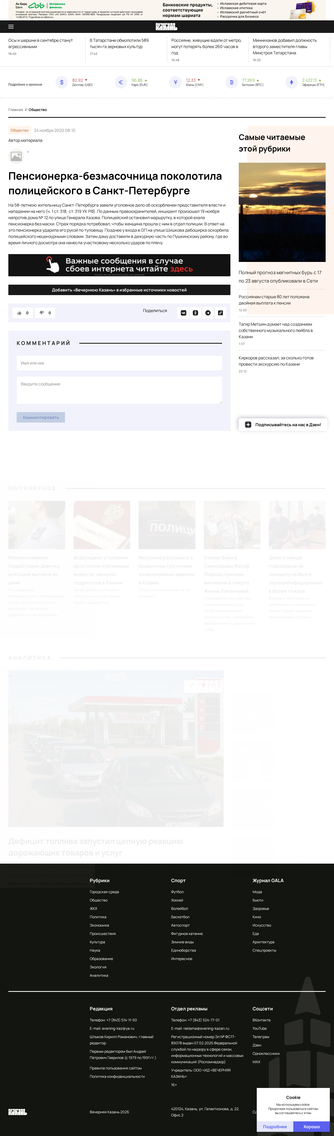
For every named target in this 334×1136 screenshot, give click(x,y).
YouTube (260, 1028)
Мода (257, 891)
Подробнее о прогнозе (25, 84)
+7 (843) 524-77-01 (203, 1019)
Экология (98, 966)
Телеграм (261, 1036)
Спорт (178, 880)
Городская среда (104, 891)
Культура (97, 941)
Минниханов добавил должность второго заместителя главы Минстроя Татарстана (285, 46)
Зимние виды (182, 941)
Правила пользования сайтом (116, 1067)
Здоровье (261, 908)
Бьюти (258, 900)
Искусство (262, 925)
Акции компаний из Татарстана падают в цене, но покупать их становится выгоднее (302, 757)
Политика (98, 916)
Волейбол (179, 908)
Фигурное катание (187, 933)
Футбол (177, 891)
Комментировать (41, 417)
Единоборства (183, 950)
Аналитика (30, 633)
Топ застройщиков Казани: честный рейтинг (301, 656)
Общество (38, 109)
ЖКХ (93, 908)
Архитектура (264, 941)
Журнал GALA (268, 880)
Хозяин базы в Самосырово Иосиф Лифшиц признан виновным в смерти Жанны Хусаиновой (227, 550)
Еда (256, 933)
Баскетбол (180, 916)
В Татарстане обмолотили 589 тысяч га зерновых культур (119, 43)
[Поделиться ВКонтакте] (183, 313)
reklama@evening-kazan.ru (206, 1028)
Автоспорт (180, 925)
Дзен (257, 1045)
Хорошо (311, 1126)
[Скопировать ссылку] (220, 313)
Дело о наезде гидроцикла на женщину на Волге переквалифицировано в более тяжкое (296, 550)
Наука (95, 950)
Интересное (181, 958)
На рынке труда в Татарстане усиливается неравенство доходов (300, 709)
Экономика (99, 925)
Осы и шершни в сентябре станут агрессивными (40, 43)
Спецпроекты (264, 950)
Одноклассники (266, 1053)
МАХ (256, 1061)
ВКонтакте (262, 1019)
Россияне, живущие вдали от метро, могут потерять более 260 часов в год (206, 46)
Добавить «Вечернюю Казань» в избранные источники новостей (119, 290)
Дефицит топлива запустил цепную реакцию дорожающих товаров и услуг (95, 823)
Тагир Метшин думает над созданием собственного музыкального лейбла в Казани (276, 330)
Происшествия (103, 933)
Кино (257, 916)
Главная (15, 109)
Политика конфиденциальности (117, 1076)
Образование (101, 958)
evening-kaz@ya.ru (118, 1028)
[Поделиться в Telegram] (208, 313)
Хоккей (177, 900)
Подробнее (275, 1126)
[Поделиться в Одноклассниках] (195, 313)
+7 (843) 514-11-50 (121, 1019)
